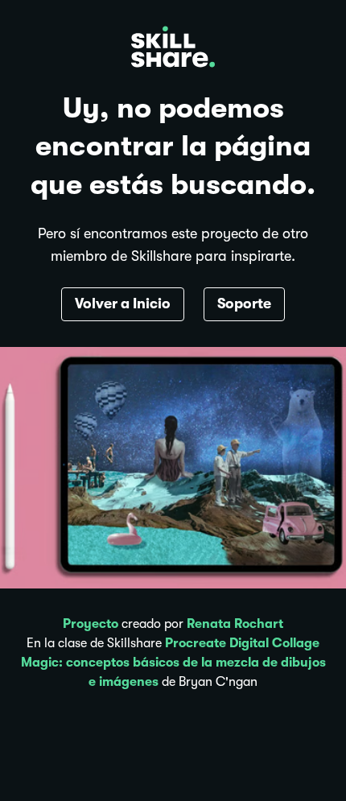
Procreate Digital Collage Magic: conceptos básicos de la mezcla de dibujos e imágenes (173, 662)
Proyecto (90, 624)
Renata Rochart (235, 624)
